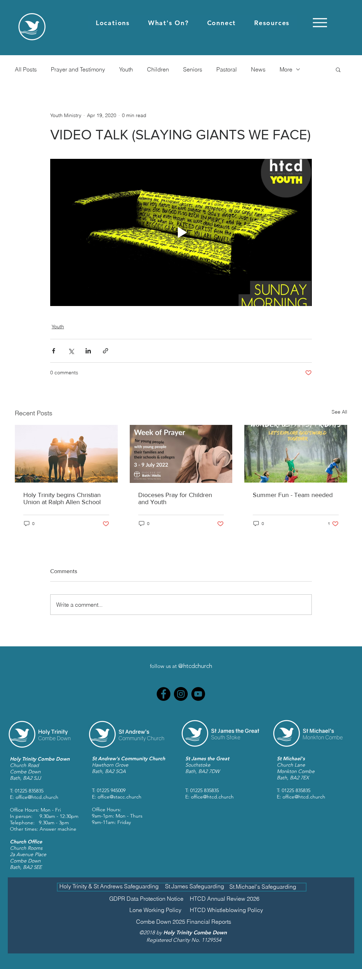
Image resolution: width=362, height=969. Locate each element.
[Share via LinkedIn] (88, 350)
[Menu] (320, 22)
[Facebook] (163, 694)
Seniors (192, 69)
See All (339, 412)
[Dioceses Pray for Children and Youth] (181, 454)
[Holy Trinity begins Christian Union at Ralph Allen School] (66, 454)
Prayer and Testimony (78, 69)
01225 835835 (29, 791)
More (286, 69)
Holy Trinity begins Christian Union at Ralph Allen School (62, 498)
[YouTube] (198, 694)
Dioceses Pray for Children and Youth (175, 498)
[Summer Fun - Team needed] (295, 454)
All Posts (26, 69)
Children (158, 69)
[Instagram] (181, 694)
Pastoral (226, 69)
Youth (126, 69)
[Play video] (181, 232)
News (258, 69)
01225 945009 (111, 790)
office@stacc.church (119, 797)
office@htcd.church (37, 797)
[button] (113, 22)
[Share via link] (105, 350)
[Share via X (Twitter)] (71, 350)
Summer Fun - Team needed (293, 494)
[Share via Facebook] (53, 350)
